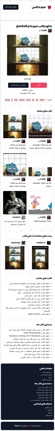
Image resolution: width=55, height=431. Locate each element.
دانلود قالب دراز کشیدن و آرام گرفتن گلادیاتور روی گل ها (27, 345)
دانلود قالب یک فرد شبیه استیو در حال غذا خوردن (30, 348)
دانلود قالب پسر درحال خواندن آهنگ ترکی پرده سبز (29, 330)
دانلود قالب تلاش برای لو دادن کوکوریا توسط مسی (29, 283)
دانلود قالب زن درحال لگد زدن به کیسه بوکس (31, 339)
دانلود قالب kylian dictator (39, 314)
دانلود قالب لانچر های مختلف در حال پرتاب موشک (29, 351)
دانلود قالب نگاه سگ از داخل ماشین (35, 357)
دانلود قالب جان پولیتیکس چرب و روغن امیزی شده (29, 290)
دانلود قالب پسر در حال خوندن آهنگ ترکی (33, 299)
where (21, 100)
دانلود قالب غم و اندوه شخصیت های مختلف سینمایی (28, 342)
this (16, 100)
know (28, 100)
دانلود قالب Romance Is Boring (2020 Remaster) (29, 336)
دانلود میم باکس (10, 7)
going (7, 100)
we (37, 100)
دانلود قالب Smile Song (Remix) (37, 333)
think (42, 100)
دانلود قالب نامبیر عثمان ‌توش (37, 287)
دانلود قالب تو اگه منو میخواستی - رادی (34, 293)
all (33, 100)
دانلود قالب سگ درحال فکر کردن (37, 354)
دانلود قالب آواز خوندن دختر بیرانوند (35, 302)
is (12, 100)
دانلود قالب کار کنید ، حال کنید (37, 296)
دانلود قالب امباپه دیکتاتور (39, 305)
